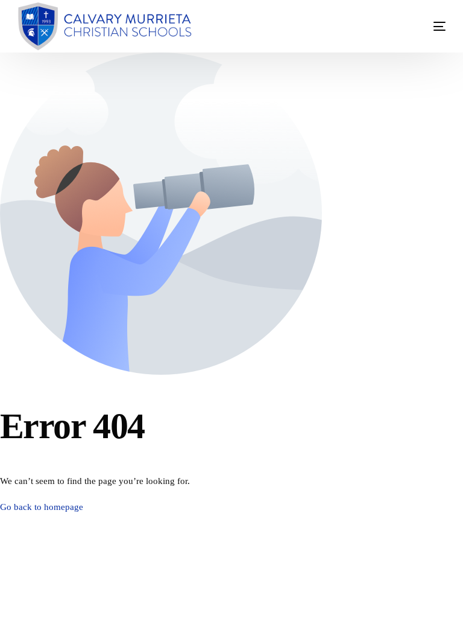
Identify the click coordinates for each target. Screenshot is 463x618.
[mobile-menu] (421, 26)
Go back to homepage (41, 507)
